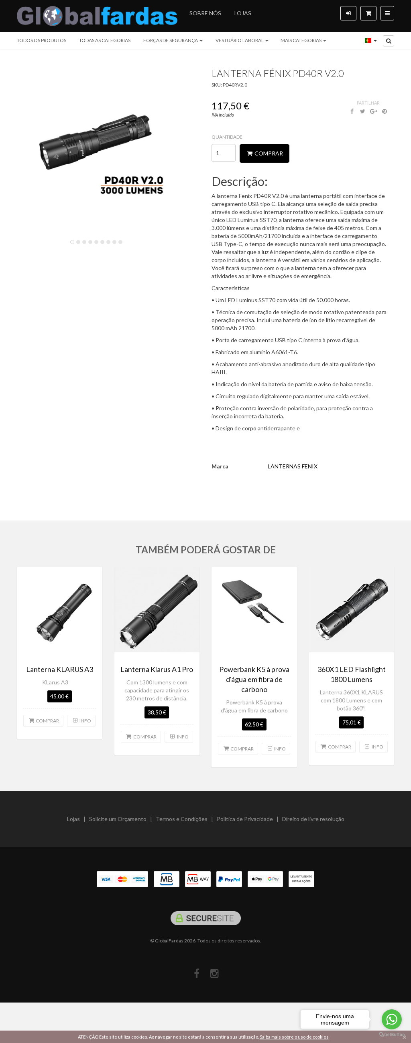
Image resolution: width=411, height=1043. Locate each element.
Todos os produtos (41, 40)
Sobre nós (205, 13)
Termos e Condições (182, 818)
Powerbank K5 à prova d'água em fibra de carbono (254, 679)
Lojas (242, 13)
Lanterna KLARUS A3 (59, 669)
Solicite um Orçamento (117, 818)
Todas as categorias (104, 40)
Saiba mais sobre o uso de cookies (294, 1036)
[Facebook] (196, 973)
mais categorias (301, 40)
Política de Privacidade (245, 818)
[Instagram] (214, 973)
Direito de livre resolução (313, 818)
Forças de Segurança (171, 40)
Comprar (268, 153)
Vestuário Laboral (240, 40)
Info (85, 721)
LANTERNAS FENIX (292, 466)
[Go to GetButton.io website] (392, 1034)
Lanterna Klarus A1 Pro (156, 669)
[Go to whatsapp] (392, 1019)
